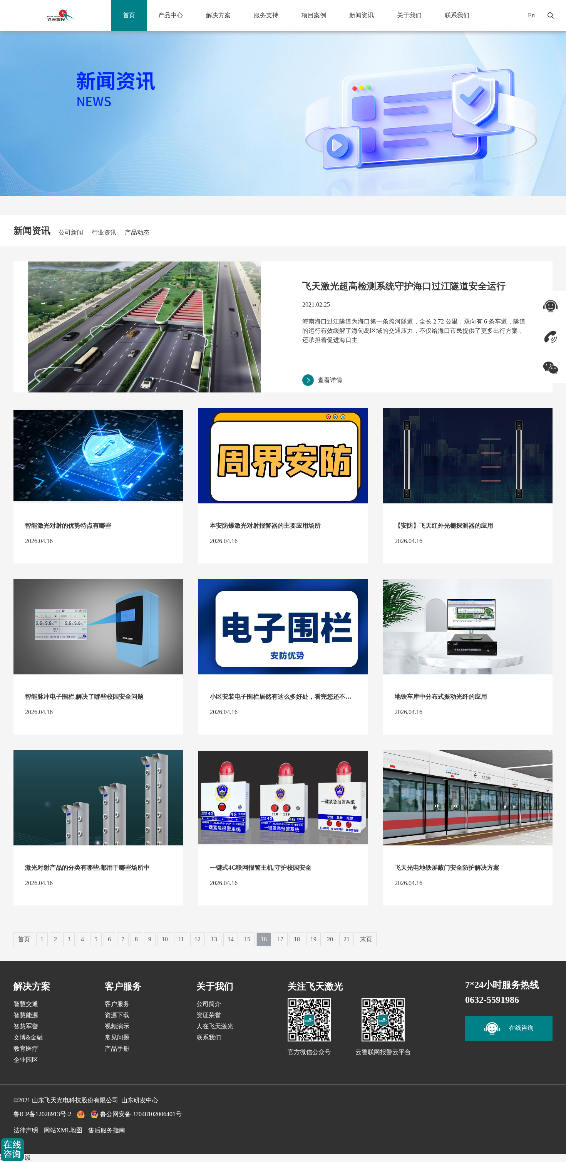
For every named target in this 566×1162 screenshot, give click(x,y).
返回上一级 (15, 1157)
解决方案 (218, 15)
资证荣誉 (208, 1015)
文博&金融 (28, 1037)
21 (346, 939)
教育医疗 (25, 1048)
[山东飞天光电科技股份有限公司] (60, 15)
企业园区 (25, 1059)
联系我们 (457, 15)
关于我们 (409, 15)
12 (197, 939)
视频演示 (117, 1026)
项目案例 (313, 15)
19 (313, 939)
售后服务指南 (106, 1130)
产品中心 (170, 15)
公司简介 (208, 1004)
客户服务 (117, 1004)
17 (280, 939)
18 (297, 939)
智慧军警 (25, 1026)
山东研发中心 (139, 1100)
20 (330, 939)
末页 (366, 939)
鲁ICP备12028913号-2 (42, 1114)
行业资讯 (104, 232)
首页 (129, 15)
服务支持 (266, 15)
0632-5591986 (492, 999)
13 (214, 939)
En (531, 15)
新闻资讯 (361, 15)
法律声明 (25, 1130)
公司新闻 (71, 232)
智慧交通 (25, 1004)
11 (181, 939)
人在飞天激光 (214, 1026)
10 (165, 939)
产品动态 (137, 232)
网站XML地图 (63, 1130)
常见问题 (117, 1037)
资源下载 (117, 1015)
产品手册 (117, 1048)
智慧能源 (25, 1015)
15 (247, 939)
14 (231, 939)
